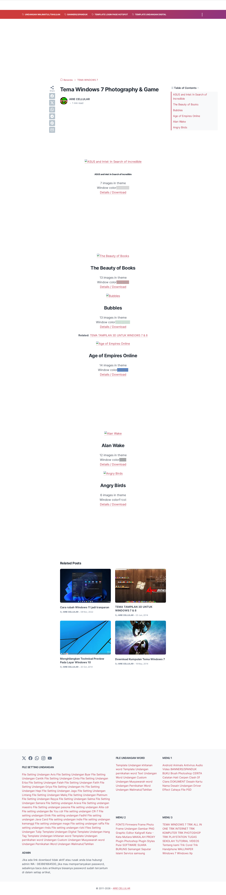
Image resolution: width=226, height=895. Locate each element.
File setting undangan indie (66, 819)
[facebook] (52, 96)
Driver (197, 785)
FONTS (120, 824)
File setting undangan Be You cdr (43, 811)
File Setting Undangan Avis (39, 774)
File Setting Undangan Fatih (82, 782)
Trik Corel (186, 845)
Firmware (131, 824)
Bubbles (178, 110)
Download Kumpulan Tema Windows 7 (140, 659)
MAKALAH (139, 837)
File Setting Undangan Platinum (87, 795)
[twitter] (52, 103)
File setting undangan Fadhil (70, 815)
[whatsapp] (52, 109)
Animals (178, 765)
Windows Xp (185, 853)
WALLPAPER (185, 849)
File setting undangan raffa (87, 823)
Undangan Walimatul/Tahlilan (76, 844)
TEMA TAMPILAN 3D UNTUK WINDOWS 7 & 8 (119, 335)
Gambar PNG (146, 828)
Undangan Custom (56, 839)
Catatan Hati (170, 777)
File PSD (186, 789)
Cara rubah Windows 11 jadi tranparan (84, 607)
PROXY (150, 837)
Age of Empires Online (186, 116)
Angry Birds (180, 127)
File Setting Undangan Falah (47, 782)
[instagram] (43, 758)
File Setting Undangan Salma (77, 799)
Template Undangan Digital (59, 831)
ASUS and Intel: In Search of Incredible (190, 96)
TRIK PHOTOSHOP (189, 832)
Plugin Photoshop (127, 841)
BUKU (166, 773)
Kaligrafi (140, 832)
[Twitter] (24, 758)
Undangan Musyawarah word (86, 839)
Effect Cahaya (171, 789)
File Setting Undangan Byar (73, 774)
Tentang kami (171, 845)
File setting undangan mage (52, 823)
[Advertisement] (113, 48)
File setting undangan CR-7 (81, 811)
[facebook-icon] (30, 758)
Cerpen (184, 777)
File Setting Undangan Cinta (62, 778)
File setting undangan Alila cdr (90, 807)
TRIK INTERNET (179, 828)
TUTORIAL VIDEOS (187, 841)
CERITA (197, 773)
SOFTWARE (129, 845)
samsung (139, 853)
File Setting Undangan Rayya (40, 799)
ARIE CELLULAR (121, 888)
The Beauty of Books (185, 104)
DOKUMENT (178, 781)
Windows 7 (169, 853)
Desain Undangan (182, 785)
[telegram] (52, 116)
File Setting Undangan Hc (69, 786)
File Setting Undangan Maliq (50, 795)
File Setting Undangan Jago (60, 790)
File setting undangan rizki (68, 827)
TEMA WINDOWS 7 (174, 824)
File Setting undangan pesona (52, 807)
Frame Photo (146, 824)
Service (129, 853)
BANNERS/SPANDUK (184, 769)
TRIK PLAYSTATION (175, 837)
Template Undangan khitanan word (49, 836)
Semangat (134, 849)
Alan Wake (179, 121)
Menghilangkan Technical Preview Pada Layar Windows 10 (82, 660)
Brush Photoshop (182, 773)
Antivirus (190, 765)
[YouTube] (50, 758)
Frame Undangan (127, 828)
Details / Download (113, 192)
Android (167, 765)
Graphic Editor (125, 832)
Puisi (119, 845)
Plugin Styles (147, 841)
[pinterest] (52, 123)
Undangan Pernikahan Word (40, 844)
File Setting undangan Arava (64, 803)
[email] (52, 130)
